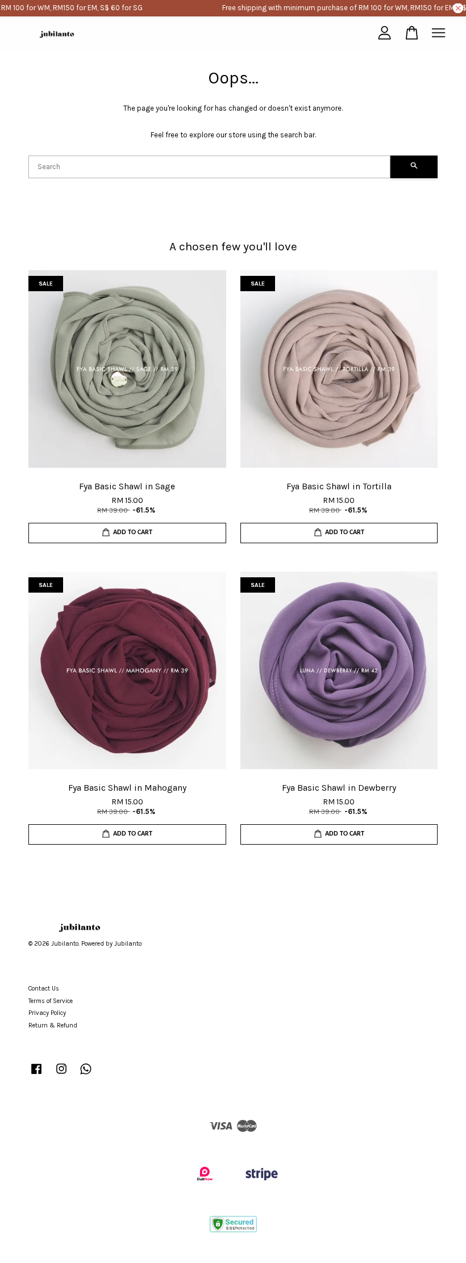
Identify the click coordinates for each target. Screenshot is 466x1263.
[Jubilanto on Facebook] (36, 1075)
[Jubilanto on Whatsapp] (86, 1075)
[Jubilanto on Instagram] (61, 1075)
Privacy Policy (47, 1013)
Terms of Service (50, 1001)
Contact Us (43, 988)
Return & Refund (52, 1025)
